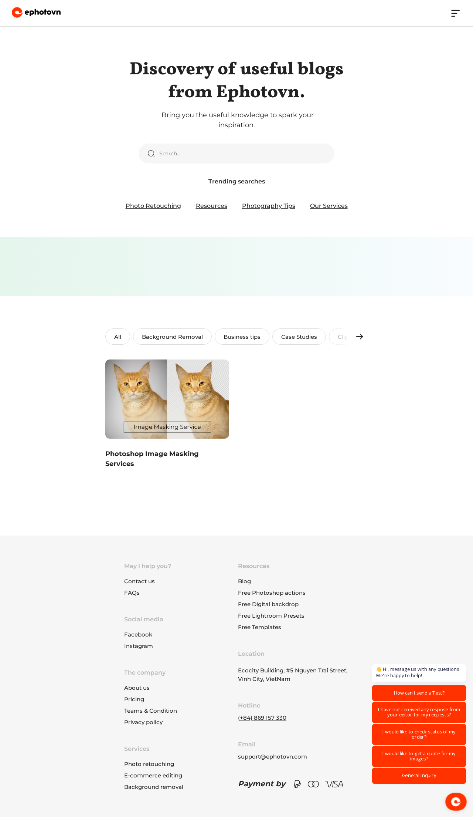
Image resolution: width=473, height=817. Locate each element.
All (117, 336)
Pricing (134, 699)
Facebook (138, 634)
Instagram (138, 645)
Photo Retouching (153, 205)
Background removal (153, 786)
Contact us (139, 581)
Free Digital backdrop (268, 604)
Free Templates (259, 627)
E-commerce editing (153, 775)
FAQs (132, 592)
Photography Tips (268, 205)
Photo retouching (149, 763)
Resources (211, 205)
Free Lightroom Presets (271, 615)
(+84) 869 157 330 (262, 717)
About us (137, 687)
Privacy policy (143, 722)
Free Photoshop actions (272, 592)
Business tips (242, 336)
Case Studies (299, 336)
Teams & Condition (150, 710)
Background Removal (172, 336)
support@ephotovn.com (272, 756)
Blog (244, 581)
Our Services (329, 205)
